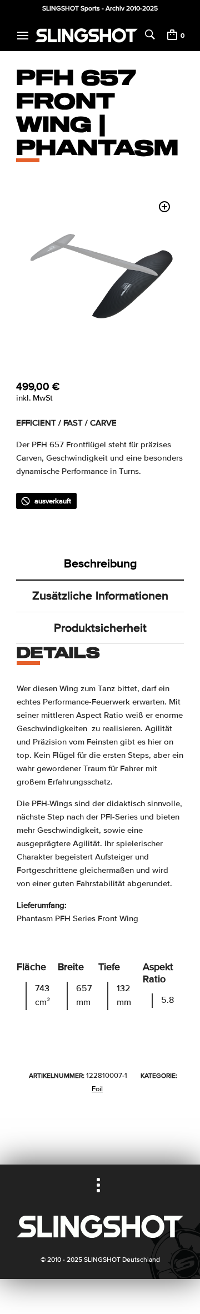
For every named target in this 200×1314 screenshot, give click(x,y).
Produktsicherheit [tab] (100, 628)
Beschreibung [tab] (100, 563)
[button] (164, 207)
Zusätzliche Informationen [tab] (100, 595)
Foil (97, 1089)
